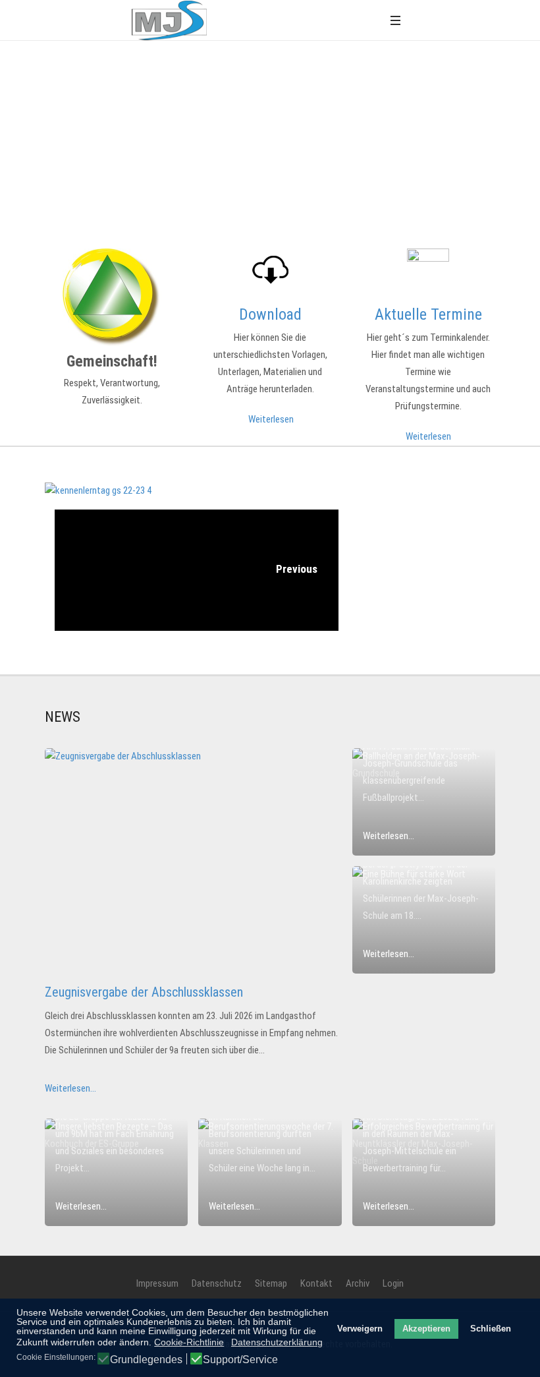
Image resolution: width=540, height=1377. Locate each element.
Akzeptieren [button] (426, 1328)
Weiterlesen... (70, 1088)
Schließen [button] (490, 1328)
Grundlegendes (146, 1359)
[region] (270, 121)
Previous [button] (295, 568)
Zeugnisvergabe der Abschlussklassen (144, 992)
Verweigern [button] (360, 1328)
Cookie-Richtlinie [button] (189, 1342)
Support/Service (240, 1359)
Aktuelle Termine (428, 314)
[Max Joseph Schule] (169, 20)
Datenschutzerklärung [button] (277, 1342)
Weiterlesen (271, 419)
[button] (395, 20)
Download (270, 314)
